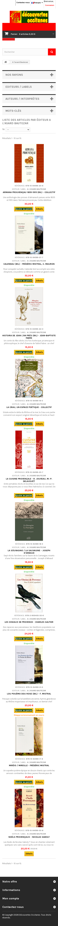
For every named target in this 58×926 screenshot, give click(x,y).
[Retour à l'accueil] (6, 62)
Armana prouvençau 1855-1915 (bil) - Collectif (29, 192)
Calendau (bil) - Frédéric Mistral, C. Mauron (29, 264)
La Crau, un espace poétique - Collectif (29, 407)
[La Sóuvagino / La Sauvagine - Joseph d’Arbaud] (29, 521)
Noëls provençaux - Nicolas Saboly (29, 837)
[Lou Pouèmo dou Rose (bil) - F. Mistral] (29, 664)
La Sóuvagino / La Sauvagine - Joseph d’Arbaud (29, 551)
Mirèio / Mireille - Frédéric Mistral (29, 765)
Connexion (49, 5)
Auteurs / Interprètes (22, 98)
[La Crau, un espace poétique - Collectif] (29, 378)
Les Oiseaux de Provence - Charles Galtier (29, 622)
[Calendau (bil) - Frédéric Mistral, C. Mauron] (29, 235)
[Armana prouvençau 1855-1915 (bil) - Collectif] (29, 163)
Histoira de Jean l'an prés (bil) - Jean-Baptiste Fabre (29, 336)
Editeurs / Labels (18, 86)
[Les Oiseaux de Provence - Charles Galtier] (29, 593)
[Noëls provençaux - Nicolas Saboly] (29, 808)
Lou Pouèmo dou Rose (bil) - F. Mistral (29, 693)
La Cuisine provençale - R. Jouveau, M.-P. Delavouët (29, 480)
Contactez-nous (23, 3)
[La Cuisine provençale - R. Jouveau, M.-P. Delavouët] (29, 450)
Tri (3, 129)
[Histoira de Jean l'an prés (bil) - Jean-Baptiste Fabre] (29, 306)
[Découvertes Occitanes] (29, 17)
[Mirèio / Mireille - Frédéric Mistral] (29, 736)
